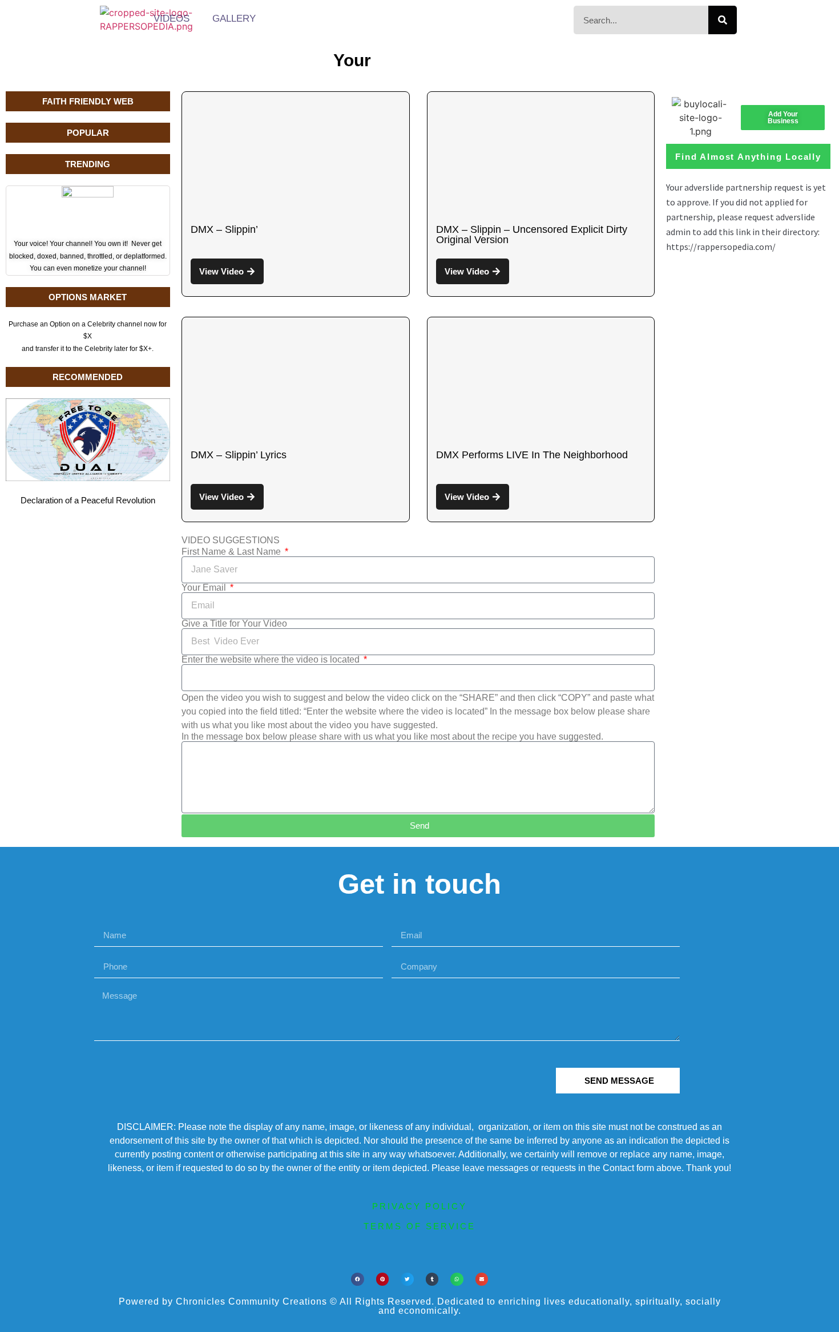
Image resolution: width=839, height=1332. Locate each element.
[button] (357, 1279)
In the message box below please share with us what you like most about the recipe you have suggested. (392, 736)
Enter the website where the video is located (271, 659)
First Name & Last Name (232, 551)
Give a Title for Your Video (234, 623)
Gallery (234, 18)
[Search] (722, 20)
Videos (171, 18)
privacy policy (419, 1206)
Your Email (204, 587)
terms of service (419, 1226)
